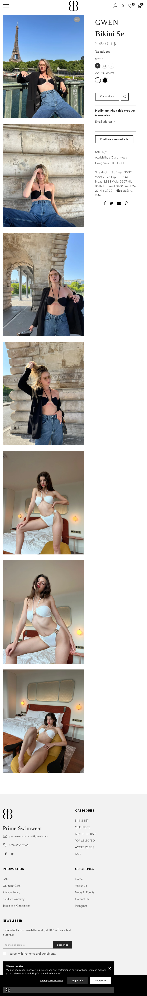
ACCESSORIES (84, 847)
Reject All (77, 980)
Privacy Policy (11, 892)
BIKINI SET (117, 163)
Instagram (81, 905)
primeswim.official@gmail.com (28, 836)
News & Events (84, 892)
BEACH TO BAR (85, 834)
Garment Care (11, 885)
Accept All (100, 980)
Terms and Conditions (16, 905)
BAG (78, 854)
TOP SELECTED (85, 840)
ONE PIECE (82, 827)
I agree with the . (32, 953)
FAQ (6, 879)
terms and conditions (42, 953)
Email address (105, 121)
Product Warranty (13, 899)
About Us (81, 885)
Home (79, 879)
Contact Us (82, 899)
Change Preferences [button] (51, 980)
